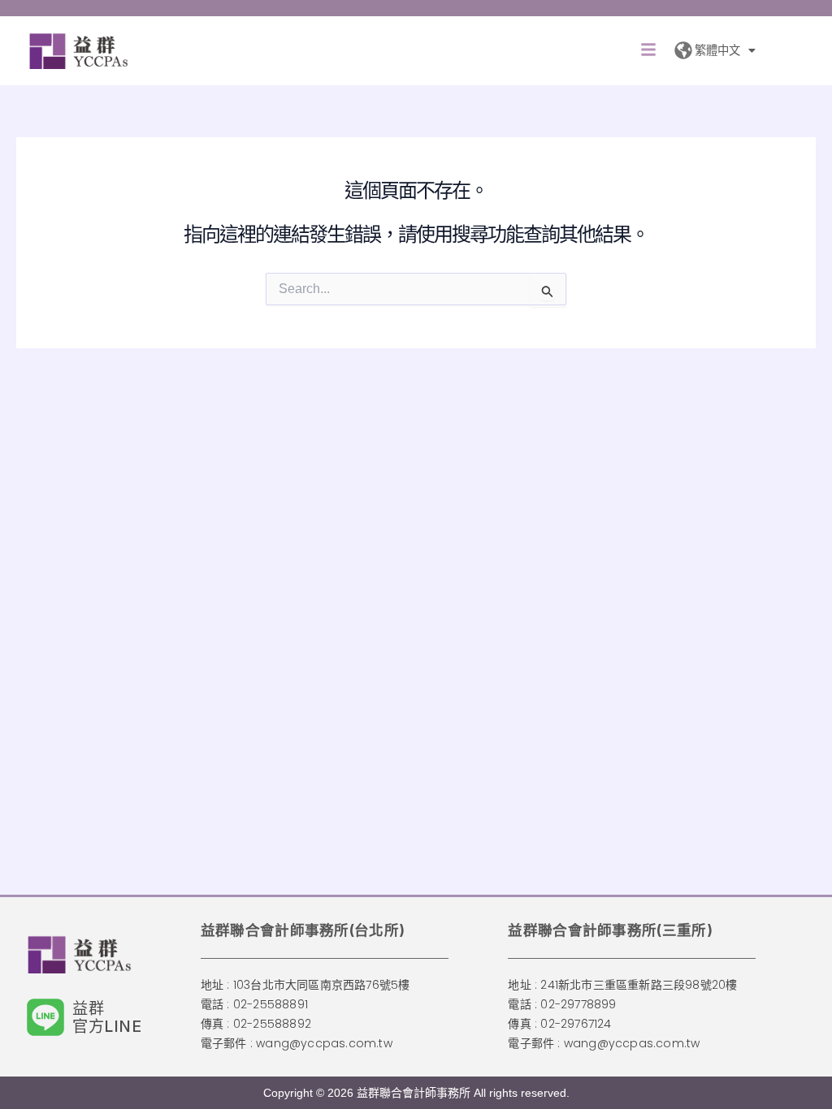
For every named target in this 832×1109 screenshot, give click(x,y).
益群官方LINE (107, 1017)
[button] (648, 51)
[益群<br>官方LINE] (45, 1017)
